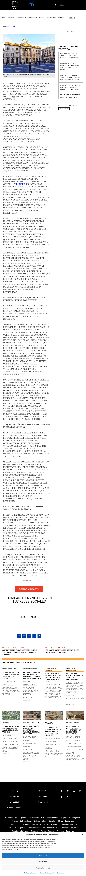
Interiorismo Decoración (49, 723)
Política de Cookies (30, 873)
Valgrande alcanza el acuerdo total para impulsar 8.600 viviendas (69, 56)
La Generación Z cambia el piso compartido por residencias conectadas (70, 87)
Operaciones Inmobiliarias (71, 669)
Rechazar (43, 862)
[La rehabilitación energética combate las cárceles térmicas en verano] (32, 715)
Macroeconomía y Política (35, 18)
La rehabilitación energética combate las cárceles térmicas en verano (31, 730)
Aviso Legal (60, 873)
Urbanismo (5, 722)
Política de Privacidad (47, 873)
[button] (83, 835)
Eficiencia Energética (31, 722)
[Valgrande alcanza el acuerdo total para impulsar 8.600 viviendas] (11, 715)
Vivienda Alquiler (72, 722)
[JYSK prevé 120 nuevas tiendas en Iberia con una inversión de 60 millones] (54, 715)
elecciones (71, 106)
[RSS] (61, 797)
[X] (26, 608)
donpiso (21, 184)
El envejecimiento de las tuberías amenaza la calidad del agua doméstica (32, 675)
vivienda (64, 108)
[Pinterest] (32, 608)
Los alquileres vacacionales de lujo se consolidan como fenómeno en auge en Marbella (19, 652)
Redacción (10, 27)
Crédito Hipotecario (9, 669)
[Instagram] (24, 636)
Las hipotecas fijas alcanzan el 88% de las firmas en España (10, 675)
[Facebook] (21, 608)
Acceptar (43, 855)
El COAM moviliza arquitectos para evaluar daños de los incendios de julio (53, 677)
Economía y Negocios (16, 18)
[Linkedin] (29, 636)
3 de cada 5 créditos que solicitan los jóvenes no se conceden (62, 651)
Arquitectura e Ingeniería (50, 669)
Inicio (4, 18)
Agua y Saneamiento (30, 669)
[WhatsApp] (37, 608)
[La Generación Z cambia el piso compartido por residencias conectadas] (75, 715)
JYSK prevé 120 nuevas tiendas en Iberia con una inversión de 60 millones (70, 77)
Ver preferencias (43, 868)
